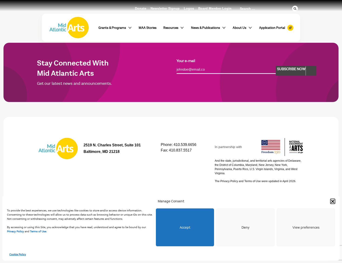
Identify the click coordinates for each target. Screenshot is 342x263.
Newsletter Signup (165, 8)
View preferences (305, 227)
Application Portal (272, 28)
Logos (189, 8)
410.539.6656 (185, 145)
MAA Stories (148, 28)
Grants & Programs (112, 28)
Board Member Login (214, 8)
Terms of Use (38, 231)
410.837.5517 (180, 150)
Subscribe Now (291, 69)
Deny (245, 227)
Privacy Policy (15, 231)
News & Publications (205, 28)
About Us (239, 28)
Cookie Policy (17, 254)
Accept (185, 227)
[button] (332, 201)
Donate (140, 8)
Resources (170, 28)
